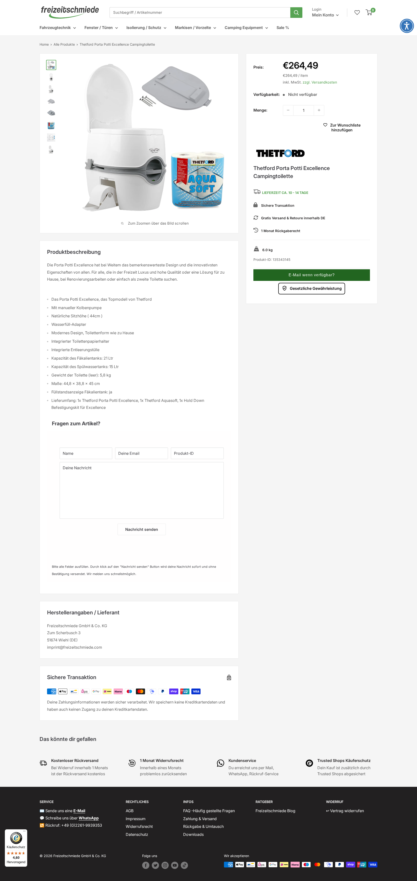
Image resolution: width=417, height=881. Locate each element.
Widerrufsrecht (139, 826)
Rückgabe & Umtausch (203, 826)
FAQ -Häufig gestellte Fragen (209, 810)
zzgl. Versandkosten (320, 82)
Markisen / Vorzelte (193, 27)
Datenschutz (137, 834)
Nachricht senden (141, 529)
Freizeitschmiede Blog (275, 810)
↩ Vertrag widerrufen (345, 810)
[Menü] (24, 832)
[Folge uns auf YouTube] (174, 865)
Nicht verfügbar (281, 128)
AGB (129, 810)
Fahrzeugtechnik (55, 27)
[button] (311, 275)
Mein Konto (323, 15)
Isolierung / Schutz (143, 27)
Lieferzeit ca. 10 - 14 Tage (285, 193)
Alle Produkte (64, 44)
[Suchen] (296, 12)
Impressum (136, 818)
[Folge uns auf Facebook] (145, 865)
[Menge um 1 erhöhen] (319, 110)
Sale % (283, 27)
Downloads (193, 834)
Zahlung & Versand (200, 818)
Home (44, 44)
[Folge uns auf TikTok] (184, 865)
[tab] (139, 421)
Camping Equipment (244, 27)
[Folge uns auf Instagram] (165, 865)
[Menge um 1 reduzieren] (288, 110)
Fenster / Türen (98, 27)
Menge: (260, 109)
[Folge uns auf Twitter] (155, 865)
